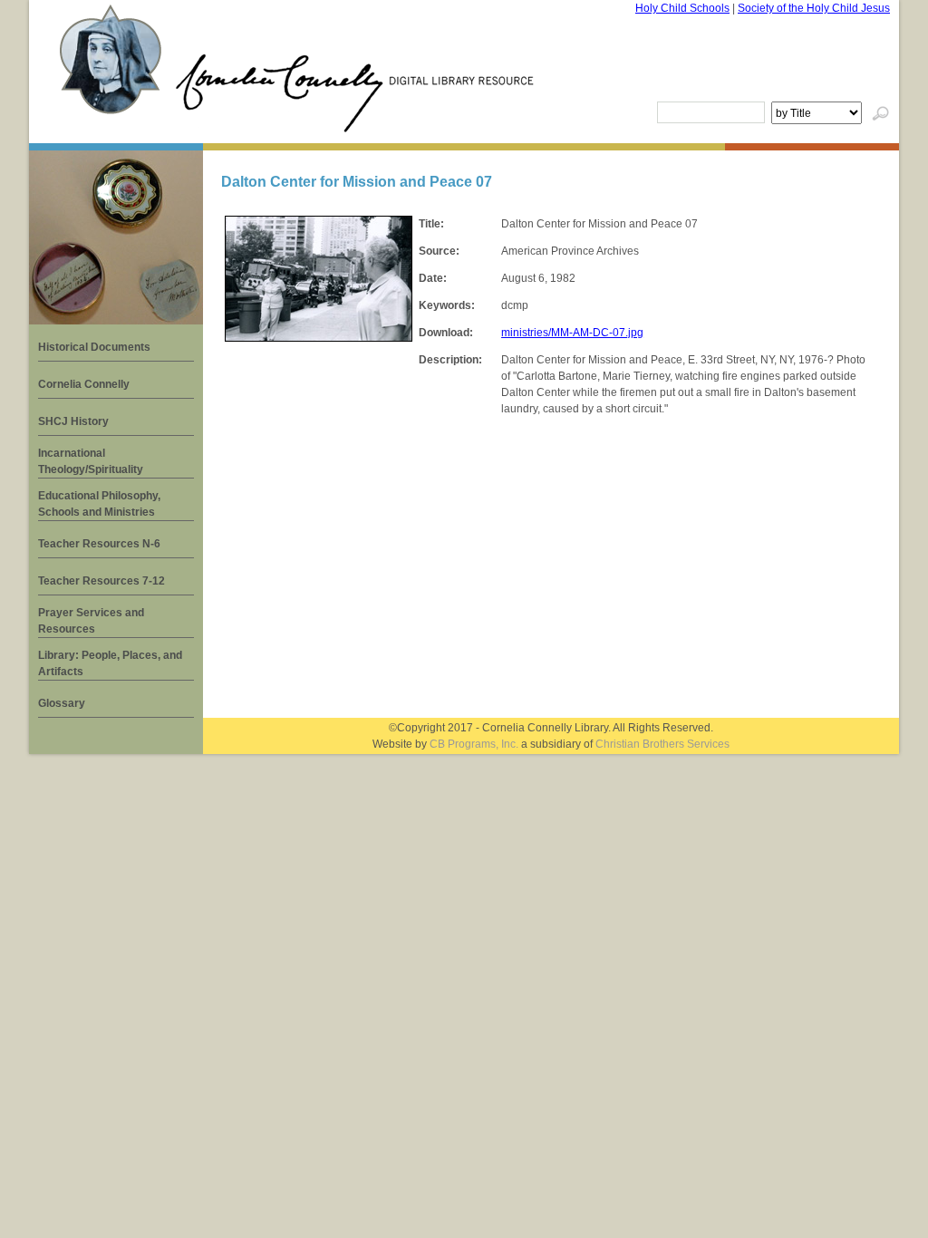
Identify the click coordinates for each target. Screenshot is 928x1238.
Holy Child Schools (682, 8)
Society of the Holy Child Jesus (814, 8)
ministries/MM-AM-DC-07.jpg (572, 332)
